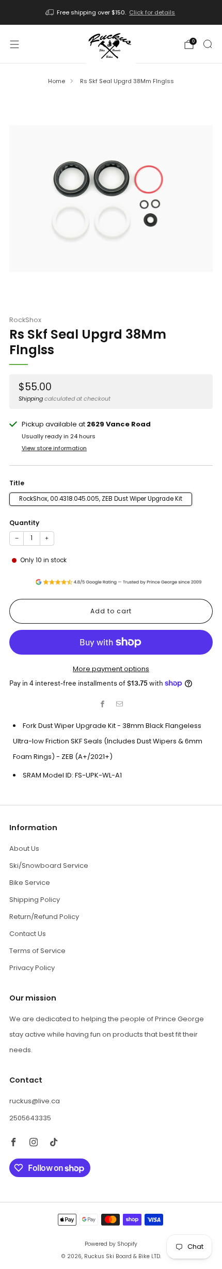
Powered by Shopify (111, 1244)
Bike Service (29, 882)
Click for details (152, 12)
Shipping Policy (34, 900)
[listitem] (111, 12)
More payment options (111, 669)
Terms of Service (37, 951)
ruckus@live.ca (34, 1101)
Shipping (31, 398)
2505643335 (30, 1118)
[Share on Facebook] (103, 704)
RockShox (25, 319)
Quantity (24, 522)
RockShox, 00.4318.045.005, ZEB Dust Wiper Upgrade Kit (100, 499)
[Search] (207, 44)
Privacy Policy (32, 968)
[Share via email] (120, 704)
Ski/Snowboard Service (48, 865)
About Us (24, 848)
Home (56, 81)
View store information (54, 448)
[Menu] (14, 44)
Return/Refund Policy (44, 917)
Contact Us (27, 934)
